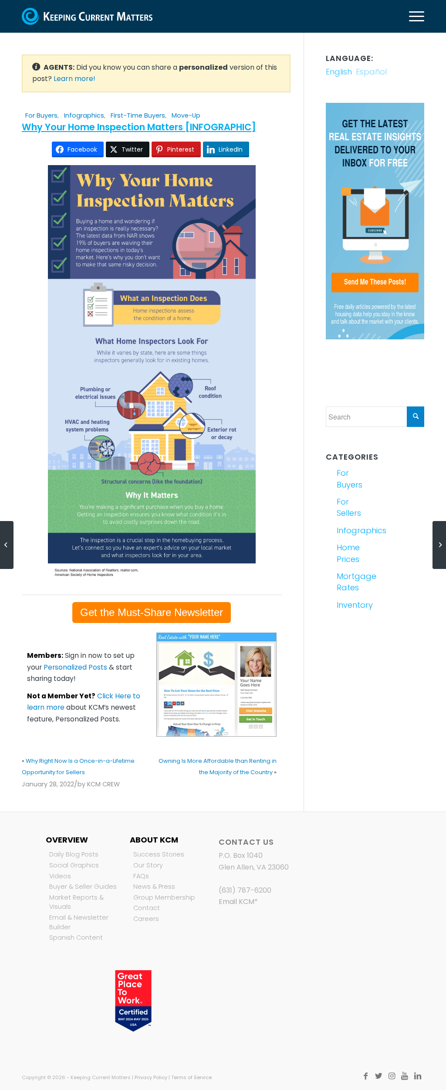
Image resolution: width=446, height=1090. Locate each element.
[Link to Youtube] (404, 1076)
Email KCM (236, 902)
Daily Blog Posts (73, 854)
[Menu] (413, 16)
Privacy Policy (151, 1077)
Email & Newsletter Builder (78, 922)
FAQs (141, 876)
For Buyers (41, 115)
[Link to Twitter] (378, 1076)
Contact (146, 908)
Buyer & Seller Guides (83, 886)
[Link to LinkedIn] (417, 1076)
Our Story (148, 865)
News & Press (154, 886)
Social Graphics (74, 865)
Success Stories (158, 854)
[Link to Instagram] (391, 1076)
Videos (60, 876)
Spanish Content (76, 937)
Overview (67, 839)
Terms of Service (191, 1077)
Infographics (84, 115)
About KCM (154, 839)
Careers (146, 918)
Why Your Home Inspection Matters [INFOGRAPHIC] (139, 127)
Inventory (354, 604)
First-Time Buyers (138, 115)
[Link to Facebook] (365, 1076)
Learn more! (74, 79)
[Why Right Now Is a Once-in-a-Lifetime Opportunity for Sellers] (7, 545)
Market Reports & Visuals (76, 902)
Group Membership (164, 897)
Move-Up (186, 115)
